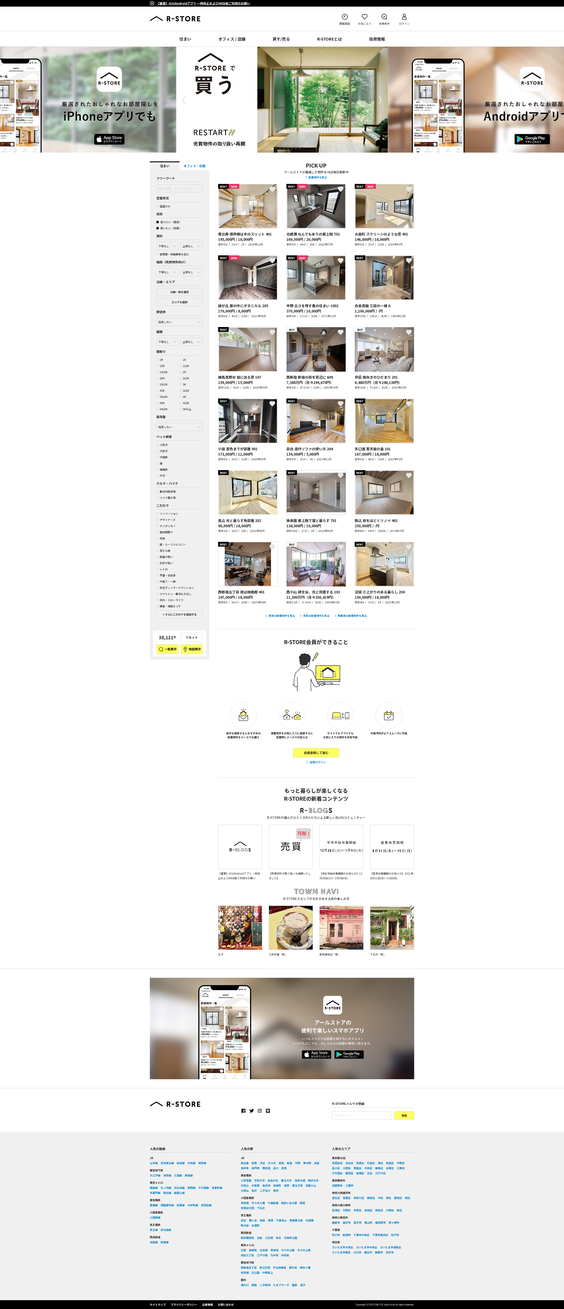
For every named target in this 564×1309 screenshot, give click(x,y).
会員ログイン (318, 762)
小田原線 (155, 1217)
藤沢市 (347, 1222)
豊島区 (358, 1168)
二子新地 (265, 1285)
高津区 (336, 1210)
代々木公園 (288, 1250)
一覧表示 (170, 649)
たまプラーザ (281, 1285)
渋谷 (262, 1163)
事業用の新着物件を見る (352, 615)
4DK (162, 403)
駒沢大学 (313, 1180)
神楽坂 (253, 1250)
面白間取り (166, 532)
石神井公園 (290, 1238)
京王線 (154, 1230)
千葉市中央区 (361, 1235)
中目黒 (256, 1185)
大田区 (347, 1168)
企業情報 (207, 1304)
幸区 (399, 1210)
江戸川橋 (262, 1255)
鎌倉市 (336, 1222)
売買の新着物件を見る (316, 615)
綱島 (254, 1285)
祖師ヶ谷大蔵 (289, 1203)
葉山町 (368, 1222)
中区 (380, 1198)
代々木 (272, 1163)
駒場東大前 (296, 1220)
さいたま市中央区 (366, 1247)
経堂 (302, 1203)
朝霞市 (379, 1252)
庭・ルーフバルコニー (173, 544)
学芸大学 (259, 1180)
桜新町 (277, 1185)
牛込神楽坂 (279, 1267)
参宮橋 (245, 1203)
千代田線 (203, 1187)
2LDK (186, 378)
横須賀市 (380, 1222)
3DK (162, 390)
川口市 (357, 1252)
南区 (407, 1198)
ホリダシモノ (168, 526)
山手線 (154, 1163)
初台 (243, 1220)
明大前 (245, 1225)
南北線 (167, 1193)
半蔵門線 (155, 1193)
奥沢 (254, 1190)
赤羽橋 (245, 1272)
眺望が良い (166, 557)
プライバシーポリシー (184, 1304)
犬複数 (164, 457)
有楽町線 (217, 1187)
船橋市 (347, 1235)
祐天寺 (266, 1185)
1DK (162, 366)
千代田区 (337, 1173)
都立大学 (286, 1180)
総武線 (181, 1163)
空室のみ (165, 206)
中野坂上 (267, 1272)
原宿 (281, 1163)
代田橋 (310, 1220)
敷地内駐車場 (168, 491)
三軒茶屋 (246, 1180)
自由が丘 (273, 1180)
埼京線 (202, 1163)
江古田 (269, 1238)
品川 (275, 1168)
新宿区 (390, 1163)
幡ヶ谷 (253, 1220)
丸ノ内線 (166, 1187)
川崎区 (390, 1210)
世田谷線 (206, 1205)
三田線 (178, 1175)
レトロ (164, 569)
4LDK (186, 403)
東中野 (307, 1163)
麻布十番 (305, 1267)
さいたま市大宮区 (342, 1247)
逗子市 (358, 1222)
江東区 (401, 1168)
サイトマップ (158, 1304)
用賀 (286, 1185)
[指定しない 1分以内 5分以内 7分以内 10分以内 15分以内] (179, 321)
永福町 (256, 1225)
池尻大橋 (300, 1180)
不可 (162, 475)
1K (184, 359)
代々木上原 (304, 1250)
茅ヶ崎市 (394, 1222)
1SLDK (163, 372)
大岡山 (245, 1190)
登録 (404, 1115)
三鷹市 (349, 1185)
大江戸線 (155, 1175)
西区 (388, 1198)
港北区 (336, 1198)
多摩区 (358, 1210)
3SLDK (163, 396)
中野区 (401, 1163)
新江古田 (265, 1267)
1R (161, 359)
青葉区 (347, 1198)
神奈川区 (359, 1198)
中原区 (347, 1210)
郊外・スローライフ (172, 600)
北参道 (264, 1250)
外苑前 (285, 1255)
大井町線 (192, 1205)
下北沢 (261, 1208)
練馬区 (379, 1168)
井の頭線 (166, 1230)
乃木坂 (274, 1255)
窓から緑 (165, 550)
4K (184, 396)
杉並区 (371, 1163)
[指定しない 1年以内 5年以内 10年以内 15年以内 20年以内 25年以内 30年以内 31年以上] (179, 426)
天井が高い (166, 563)
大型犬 (164, 451)
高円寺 (256, 1168)
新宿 (289, 1163)
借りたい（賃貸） (171, 222)
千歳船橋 (273, 1203)
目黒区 (360, 1163)
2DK (162, 378)
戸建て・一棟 (168, 581)
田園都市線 (167, 1205)
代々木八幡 (258, 1203)
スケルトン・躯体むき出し (175, 594)
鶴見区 (371, 1198)
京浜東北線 (167, 1163)
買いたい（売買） (171, 228)
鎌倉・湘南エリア (170, 606)
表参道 (274, 1250)
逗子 (302, 1285)
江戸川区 (380, 1173)
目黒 (254, 1163)
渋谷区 (349, 1163)
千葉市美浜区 (380, 1235)
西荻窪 (266, 1168)
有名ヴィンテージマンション (177, 587)
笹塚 (270, 1220)
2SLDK (163, 384)
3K (184, 384)
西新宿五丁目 (249, 1267)
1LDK (186, 366)
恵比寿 (245, 1163)
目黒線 (181, 1205)
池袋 (316, 1163)
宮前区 (368, 1210)
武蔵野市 (337, 1185)
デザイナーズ (167, 520)
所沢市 (390, 1252)
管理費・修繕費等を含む (174, 254)
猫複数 (164, 469)
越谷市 (368, 1252)
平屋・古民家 (168, 575)
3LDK (186, 390)
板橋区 (360, 1173)
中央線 (191, 1163)
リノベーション (169, 513)
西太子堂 (297, 1185)
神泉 (262, 1220)
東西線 (191, 1187)
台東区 (390, 1168)
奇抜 (162, 538)
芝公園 (256, 1272)
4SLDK (163, 409)
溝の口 (245, 1285)
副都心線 (179, 1193)
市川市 (336, 1235)
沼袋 (259, 1238)
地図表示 (194, 649)
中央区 (368, 1168)
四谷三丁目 (247, 1255)
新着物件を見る (317, 177)
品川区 (336, 1168)
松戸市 (395, 1235)
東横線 (154, 1205)
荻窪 (284, 1168)
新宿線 (189, 1175)
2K (184, 372)
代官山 (245, 1185)
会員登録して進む (316, 752)
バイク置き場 (168, 497)
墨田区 (349, 1173)
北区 (369, 1173)
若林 (275, 1190)
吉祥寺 (245, 1168)
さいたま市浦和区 (390, 1247)
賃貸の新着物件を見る (282, 615)
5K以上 (187, 409)
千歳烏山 (281, 1220)
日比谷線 (179, 1187)
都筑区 (398, 1198)
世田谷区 (337, 1163)
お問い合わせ (226, 1304)
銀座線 (154, 1187)
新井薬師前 (247, 1238)
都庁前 (293, 1267)
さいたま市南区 (341, 1252)
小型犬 (164, 445)
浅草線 (167, 1175)
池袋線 (154, 1242)
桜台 (278, 1238)
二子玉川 (265, 1190)
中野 (297, 1163)
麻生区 (379, 1210)
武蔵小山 (311, 1185)
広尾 (243, 1250)
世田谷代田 (247, 1208)
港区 (380, 1163)
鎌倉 (294, 1285)
